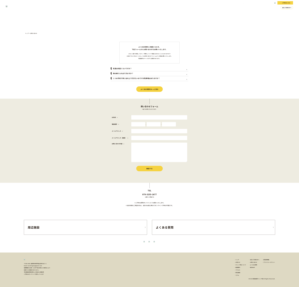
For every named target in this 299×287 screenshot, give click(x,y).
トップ (229, 7)
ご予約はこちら (286, 3)
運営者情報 (266, 259)
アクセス (263, 7)
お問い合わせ (227, 3)
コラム (277, 7)
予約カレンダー (256, 3)
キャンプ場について (246, 7)
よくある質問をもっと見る (149, 89)
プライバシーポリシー (269, 262)
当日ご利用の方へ (286, 7)
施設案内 (256, 7)
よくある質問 (237, 3)
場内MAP (246, 3)
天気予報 (265, 3)
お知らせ (236, 7)
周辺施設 (270, 7)
